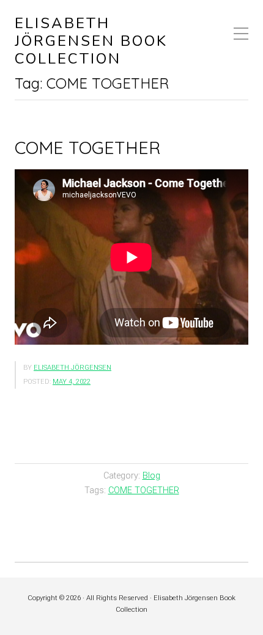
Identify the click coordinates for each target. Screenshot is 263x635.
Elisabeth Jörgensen (72, 368)
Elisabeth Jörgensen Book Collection (91, 41)
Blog (151, 476)
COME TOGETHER (87, 147)
